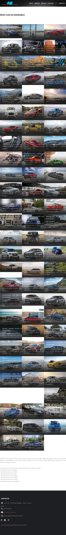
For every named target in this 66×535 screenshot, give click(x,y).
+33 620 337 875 (7, 508)
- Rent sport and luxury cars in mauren (9, 479)
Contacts (62, 3)
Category (51, 3)
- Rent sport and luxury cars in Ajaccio (9, 475)
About (31, 3)
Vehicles (43, 3)
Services (37, 3)
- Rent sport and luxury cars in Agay (8, 473)
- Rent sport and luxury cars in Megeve (9, 477)
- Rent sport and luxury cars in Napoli (8, 470)
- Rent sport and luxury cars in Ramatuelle (9, 481)
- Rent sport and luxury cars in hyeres (8, 472)
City (56, 3)
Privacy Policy (24, 525)
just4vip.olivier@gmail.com (10, 512)
